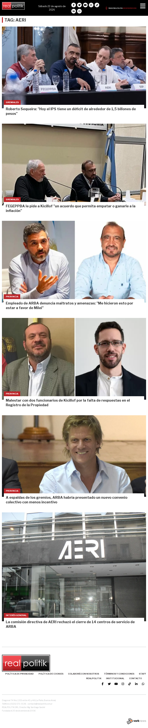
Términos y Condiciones (119, 673)
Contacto (135, 678)
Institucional (115, 678)
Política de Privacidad (19, 673)
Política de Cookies (51, 673)
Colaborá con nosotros (83, 673)
